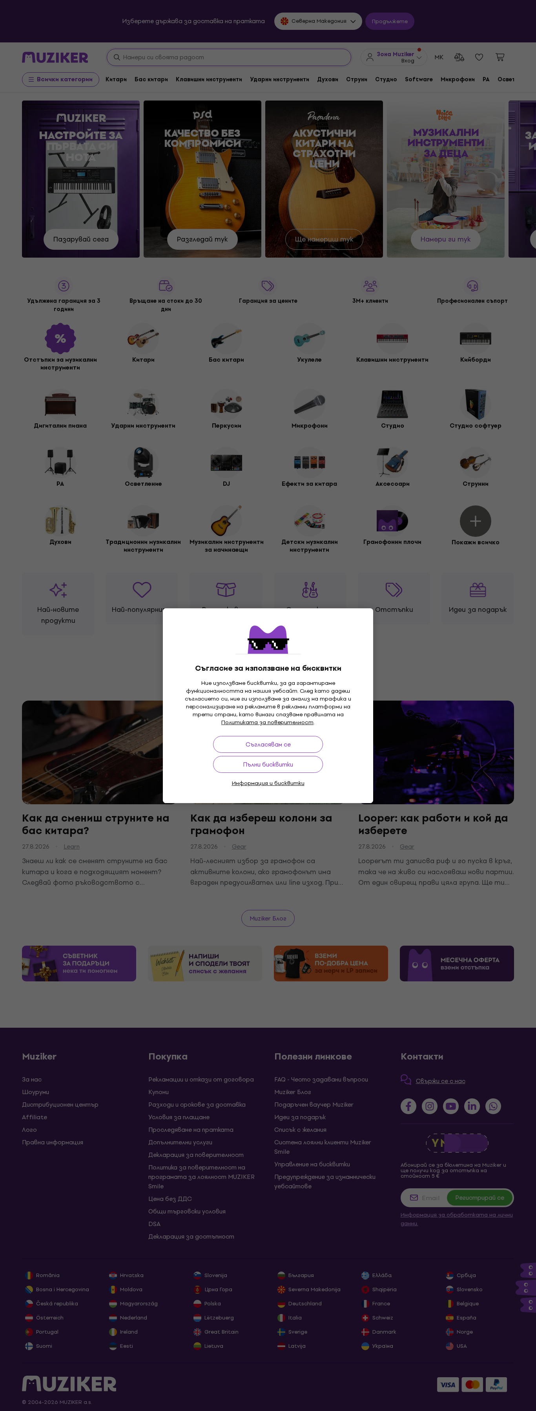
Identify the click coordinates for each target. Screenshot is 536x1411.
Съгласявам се (268, 744)
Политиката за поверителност (267, 722)
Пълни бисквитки (268, 764)
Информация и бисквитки (268, 783)
